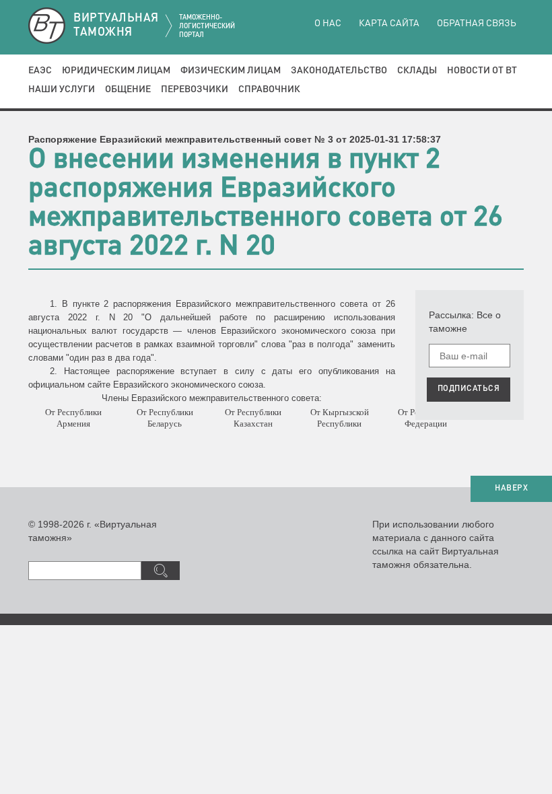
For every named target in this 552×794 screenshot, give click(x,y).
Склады (417, 70)
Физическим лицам (230, 70)
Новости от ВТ (482, 70)
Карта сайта (389, 23)
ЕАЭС (40, 70)
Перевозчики (194, 89)
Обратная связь (476, 23)
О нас (327, 23)
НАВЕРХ (511, 488)
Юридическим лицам (116, 70)
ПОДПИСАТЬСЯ (469, 389)
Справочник (269, 89)
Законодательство (339, 70)
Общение (128, 89)
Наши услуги (61, 89)
